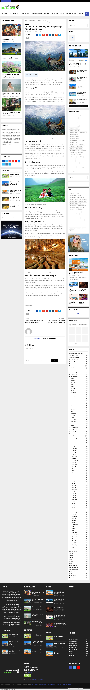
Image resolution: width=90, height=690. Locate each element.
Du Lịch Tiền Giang (73, 431)
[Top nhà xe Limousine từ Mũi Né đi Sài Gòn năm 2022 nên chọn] (72, 72)
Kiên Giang (74, 503)
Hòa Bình (74, 450)
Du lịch (79, 195)
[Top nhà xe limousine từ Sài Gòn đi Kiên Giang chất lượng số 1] (11, 30)
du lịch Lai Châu (29, 305)
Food (70, 559)
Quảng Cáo (30, 672)
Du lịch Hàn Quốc (74, 124)
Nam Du (74, 505)
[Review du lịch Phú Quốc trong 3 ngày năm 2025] (72, 86)
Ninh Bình (74, 458)
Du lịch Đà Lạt (72, 370)
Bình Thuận (74, 489)
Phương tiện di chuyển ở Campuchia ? (15, 205)
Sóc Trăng (74, 512)
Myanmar (73, 407)
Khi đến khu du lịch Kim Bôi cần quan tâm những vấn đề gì (34, 321)
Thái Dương (6, 58)
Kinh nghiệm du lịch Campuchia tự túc (47, 684)
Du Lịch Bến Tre (72, 363)
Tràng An (75, 460)
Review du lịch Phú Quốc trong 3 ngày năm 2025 (82, 85)
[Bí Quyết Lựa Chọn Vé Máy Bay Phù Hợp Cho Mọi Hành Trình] (5, 183)
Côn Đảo (74, 497)
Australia (73, 380)
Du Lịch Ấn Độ (72, 361)
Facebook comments (49, 339)
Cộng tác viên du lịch (74, 359)
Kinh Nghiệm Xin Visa (74, 569)
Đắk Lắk (74, 526)
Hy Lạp (72, 394)
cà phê (78, 193)
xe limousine (72, 228)
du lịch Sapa (83, 132)
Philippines (73, 413)
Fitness (71, 557)
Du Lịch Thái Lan (73, 429)
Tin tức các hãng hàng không (75, 575)
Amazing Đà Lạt (58, 684)
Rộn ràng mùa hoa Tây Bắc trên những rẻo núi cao (10, 75)
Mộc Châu (74, 456)
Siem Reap (73, 368)
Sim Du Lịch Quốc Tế (67, 684)
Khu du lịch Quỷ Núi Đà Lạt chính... (83, 289)
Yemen (72, 425)
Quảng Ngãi (74, 545)
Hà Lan (72, 390)
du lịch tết (82, 140)
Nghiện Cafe (55, 13)
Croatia (72, 384)
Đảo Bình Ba (76, 534)
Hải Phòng (74, 448)
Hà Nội (72, 148)
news (79, 154)
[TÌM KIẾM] (86, 25)
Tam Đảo (74, 473)
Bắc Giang (74, 438)
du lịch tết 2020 (74, 142)
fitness (72, 146)
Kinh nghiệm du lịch (71, 13)
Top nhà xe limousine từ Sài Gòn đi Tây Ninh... (81, 78)
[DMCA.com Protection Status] (27, 676)
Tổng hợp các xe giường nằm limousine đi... (82, 302)
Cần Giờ (74, 493)
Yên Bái (73, 481)
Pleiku (73, 538)
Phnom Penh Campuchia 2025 (9, 57)
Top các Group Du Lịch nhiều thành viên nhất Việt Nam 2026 (78, 64)
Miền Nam (73, 483)
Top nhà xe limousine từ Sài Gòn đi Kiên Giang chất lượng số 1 (38, 592)
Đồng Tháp (74, 499)
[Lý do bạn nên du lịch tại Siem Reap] (5, 192)
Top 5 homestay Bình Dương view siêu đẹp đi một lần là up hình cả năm (37, 623)
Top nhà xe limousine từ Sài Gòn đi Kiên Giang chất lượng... (11, 38)
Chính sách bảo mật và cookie (75, 689)
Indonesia (73, 396)
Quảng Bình (74, 464)
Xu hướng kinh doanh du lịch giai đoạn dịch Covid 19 (59, 616)
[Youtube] (83, 14)
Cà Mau (73, 491)
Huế (73, 530)
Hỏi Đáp (62, 13)
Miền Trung (73, 520)
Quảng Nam (74, 540)
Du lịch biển (72, 197)
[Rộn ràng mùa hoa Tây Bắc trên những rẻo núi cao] (11, 67)
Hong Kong (73, 392)
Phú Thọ (74, 462)
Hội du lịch (79, 148)
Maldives (73, 403)
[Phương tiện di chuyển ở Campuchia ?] (5, 206)
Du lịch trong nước (74, 136)
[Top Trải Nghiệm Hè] (5, 176)
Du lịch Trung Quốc (74, 138)
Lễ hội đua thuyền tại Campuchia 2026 (14, 198)
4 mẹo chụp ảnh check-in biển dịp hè (11, 94)
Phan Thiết (74, 536)
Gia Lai (73, 528)
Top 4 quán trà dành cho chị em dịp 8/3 (82, 100)
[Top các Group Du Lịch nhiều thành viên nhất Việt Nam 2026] (78, 55)
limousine (73, 152)
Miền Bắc (72, 154)
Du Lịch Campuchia (73, 365)
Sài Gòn (74, 510)
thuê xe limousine (77, 224)
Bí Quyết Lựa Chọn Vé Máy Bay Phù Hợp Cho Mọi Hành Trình (14, 183)
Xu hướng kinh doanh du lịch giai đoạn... (73, 302)
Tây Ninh (74, 514)
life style (83, 150)
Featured (71, 555)
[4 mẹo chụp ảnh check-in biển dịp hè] (11, 85)
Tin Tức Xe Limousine (37, 13)
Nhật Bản (72, 156)
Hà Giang (74, 444)
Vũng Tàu (83, 226)
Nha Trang (74, 532)
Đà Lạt (79, 169)
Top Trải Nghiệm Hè (14, 174)
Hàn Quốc (79, 146)
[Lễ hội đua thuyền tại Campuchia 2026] (5, 199)
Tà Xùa (73, 470)
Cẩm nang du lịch (14, 13)
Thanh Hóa (74, 475)
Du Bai (72, 386)
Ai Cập (72, 378)
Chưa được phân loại (74, 357)
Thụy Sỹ (72, 417)
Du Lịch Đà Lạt (73, 144)
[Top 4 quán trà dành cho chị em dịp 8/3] (72, 101)
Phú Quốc (80, 156)
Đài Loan (72, 169)
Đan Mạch (73, 388)
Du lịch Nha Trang (74, 126)
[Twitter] (81, 14)
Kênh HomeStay (25, 13)
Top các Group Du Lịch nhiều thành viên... (73, 290)
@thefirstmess (78, 344)
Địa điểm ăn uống (73, 551)
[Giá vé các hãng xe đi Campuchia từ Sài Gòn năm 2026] (78, 264)
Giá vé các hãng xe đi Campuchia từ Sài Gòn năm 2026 (59, 592)
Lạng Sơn (74, 454)
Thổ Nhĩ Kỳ (73, 415)
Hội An (74, 542)
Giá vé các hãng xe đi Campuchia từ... (76, 273)
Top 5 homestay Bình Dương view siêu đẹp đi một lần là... (11, 113)
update (78, 226)
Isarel (72, 398)
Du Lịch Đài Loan (73, 374)
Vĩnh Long (74, 516)
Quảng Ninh (74, 466)
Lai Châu (26, 24)
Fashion (71, 553)
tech (71, 224)
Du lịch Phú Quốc (74, 132)
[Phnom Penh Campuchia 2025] (11, 49)
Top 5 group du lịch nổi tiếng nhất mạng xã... (81, 93)
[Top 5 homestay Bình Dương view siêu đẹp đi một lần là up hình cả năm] (11, 104)
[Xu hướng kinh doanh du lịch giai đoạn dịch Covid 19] (73, 297)
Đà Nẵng (72, 171)
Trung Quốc (72, 226)
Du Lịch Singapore (73, 427)
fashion (81, 144)
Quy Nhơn (74, 547)
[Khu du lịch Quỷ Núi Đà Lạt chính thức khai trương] (83, 285)
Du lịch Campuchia (80, 197)
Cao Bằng (74, 442)
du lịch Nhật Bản (74, 128)
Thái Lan (84, 224)
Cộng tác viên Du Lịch (38, 679)
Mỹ (71, 405)
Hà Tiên (74, 501)
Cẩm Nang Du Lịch (73, 355)
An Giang (74, 485)
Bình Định (74, 522)
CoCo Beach (75, 524)
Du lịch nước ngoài (74, 130)
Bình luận (37, 339)
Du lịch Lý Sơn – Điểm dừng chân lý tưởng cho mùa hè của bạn (56, 322)
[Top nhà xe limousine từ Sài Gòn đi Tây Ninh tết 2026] (72, 79)
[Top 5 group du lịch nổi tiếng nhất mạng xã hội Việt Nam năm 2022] (72, 94)
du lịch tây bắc (73, 140)
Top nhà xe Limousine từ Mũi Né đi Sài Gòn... (82, 71)
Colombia (73, 382)
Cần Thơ (74, 495)
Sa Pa (73, 468)
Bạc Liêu (74, 487)
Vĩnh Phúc (74, 479)
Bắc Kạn (74, 440)
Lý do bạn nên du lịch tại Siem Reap (15, 190)
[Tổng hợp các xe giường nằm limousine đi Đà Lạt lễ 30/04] (83, 297)
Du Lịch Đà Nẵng (73, 372)
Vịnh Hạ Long (75, 477)
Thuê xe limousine (35, 684)
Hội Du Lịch (4, 13)
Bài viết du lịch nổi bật (74, 353)
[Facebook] (79, 14)
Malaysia (80, 152)
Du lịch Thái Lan (74, 134)
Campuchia (72, 193)
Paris (72, 411)
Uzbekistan (73, 421)
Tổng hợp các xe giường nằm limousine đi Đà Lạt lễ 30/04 (60, 625)
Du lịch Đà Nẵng (73, 195)
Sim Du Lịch (46, 13)
